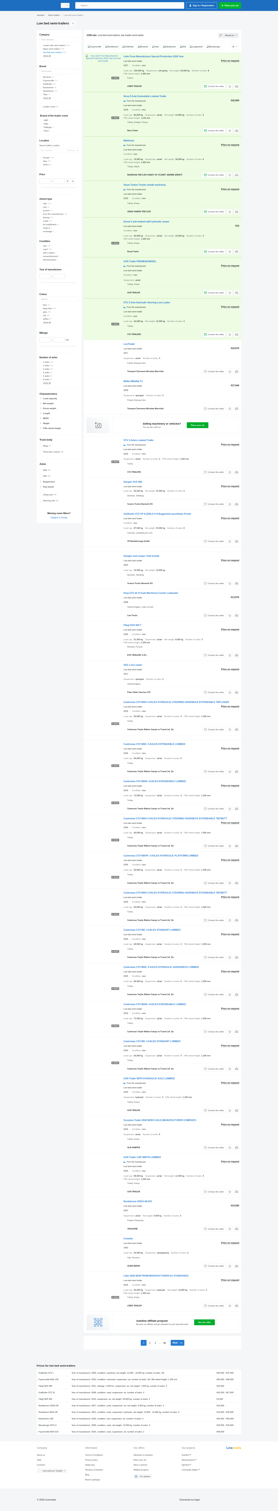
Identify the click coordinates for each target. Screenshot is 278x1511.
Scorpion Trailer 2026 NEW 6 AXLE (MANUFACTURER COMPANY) (160, 1120)
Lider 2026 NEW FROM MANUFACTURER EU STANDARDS (156, 1276)
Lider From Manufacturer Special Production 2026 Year (154, 56)
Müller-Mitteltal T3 (133, 381)
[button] (229, 86)
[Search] (78, 5)
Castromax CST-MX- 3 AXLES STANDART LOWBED (152, 930)
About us (41, 1455)
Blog (87, 1475)
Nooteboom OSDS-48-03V (138, 1201)
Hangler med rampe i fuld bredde (141, 556)
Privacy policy (91, 1460)
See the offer (204, 1322)
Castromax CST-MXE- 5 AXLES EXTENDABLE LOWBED (154, 744)
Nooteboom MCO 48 (48, 1412)
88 (164, 1343)
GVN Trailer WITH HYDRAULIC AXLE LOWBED (149, 1078)
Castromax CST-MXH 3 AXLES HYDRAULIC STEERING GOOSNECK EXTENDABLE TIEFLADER (176, 702)
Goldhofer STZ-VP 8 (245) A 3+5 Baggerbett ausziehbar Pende (157, 514)
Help (39, 1460)
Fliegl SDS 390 (45, 1386)
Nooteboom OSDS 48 (48, 1405)
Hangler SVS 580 (133, 482)
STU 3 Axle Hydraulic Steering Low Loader (147, 302)
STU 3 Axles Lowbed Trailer (139, 440)
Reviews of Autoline (94, 1470)
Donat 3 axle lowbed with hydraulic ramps (146, 221)
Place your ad (197, 425)
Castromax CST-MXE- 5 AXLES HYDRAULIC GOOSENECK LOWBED (161, 967)
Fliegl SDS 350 (45, 1399)
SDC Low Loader (133, 665)
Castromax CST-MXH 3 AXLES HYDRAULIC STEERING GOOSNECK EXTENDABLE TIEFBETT (175, 818)
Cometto (128, 1238)
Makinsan (129, 140)
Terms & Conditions (94, 1455)
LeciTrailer (129, 344)
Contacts (41, 1465)
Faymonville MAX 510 (48, 1432)
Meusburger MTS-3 (47, 1425)
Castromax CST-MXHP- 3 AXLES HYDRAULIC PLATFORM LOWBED (161, 855)
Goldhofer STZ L (46, 1373)
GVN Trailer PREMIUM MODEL (140, 261)
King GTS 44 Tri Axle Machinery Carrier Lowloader (151, 593)
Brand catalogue (92, 1479)
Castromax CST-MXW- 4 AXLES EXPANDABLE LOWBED (155, 781)
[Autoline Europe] (47, 5)
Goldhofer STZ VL (47, 1392)
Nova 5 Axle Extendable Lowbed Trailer (145, 96)
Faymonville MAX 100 (48, 1379)
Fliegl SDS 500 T (132, 625)
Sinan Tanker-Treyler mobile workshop (145, 185)
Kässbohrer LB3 (46, 1418)
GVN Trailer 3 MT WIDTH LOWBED (142, 1157)
